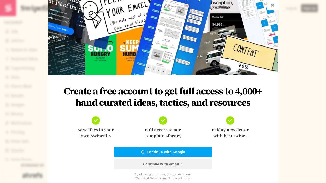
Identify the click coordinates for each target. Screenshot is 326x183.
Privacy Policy (179, 178)
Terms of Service (148, 178)
